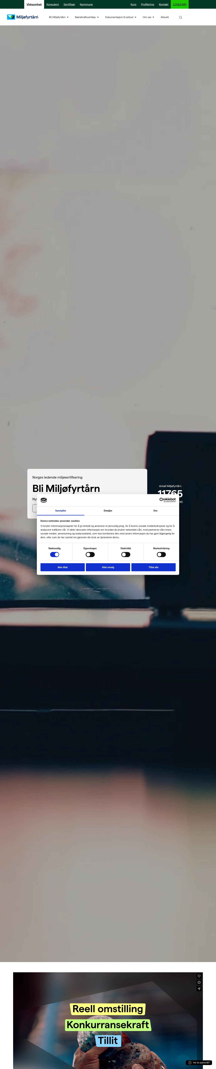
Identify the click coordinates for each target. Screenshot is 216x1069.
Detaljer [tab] (108, 510)
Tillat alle (153, 567)
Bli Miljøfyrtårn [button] (57, 17)
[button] (180, 17)
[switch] (90, 554)
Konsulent (52, 4)
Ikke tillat (63, 567)
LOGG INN (179, 4)
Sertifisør (69, 4)
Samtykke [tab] (60, 510)
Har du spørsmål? (201, 1062)
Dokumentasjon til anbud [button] (119, 17)
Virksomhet (34, 4)
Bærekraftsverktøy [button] (85, 17)
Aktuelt (165, 17)
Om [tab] (155, 510)
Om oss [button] (147, 17)
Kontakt (163, 4)
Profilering (147, 4)
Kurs (133, 4)
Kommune (86, 4)
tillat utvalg (108, 567)
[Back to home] (23, 17)
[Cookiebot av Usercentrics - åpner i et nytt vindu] (162, 500)
